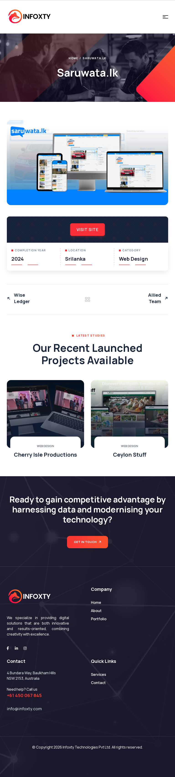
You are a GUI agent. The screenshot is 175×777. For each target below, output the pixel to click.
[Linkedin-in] (16, 648)
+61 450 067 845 (24, 695)
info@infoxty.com (24, 708)
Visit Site (87, 229)
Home (73, 58)
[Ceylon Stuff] (129, 414)
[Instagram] (25, 648)
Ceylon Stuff (129, 454)
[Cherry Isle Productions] (45, 414)
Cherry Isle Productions (45, 454)
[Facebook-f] (8, 648)
